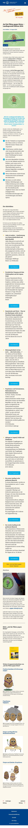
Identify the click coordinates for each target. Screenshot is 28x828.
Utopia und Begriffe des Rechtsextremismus (10, 732)
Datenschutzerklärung (14, 814)
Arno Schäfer (6, 29)
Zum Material (14, 267)
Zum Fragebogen (14, 473)
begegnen (6, 702)
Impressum (14, 811)
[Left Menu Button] (25, 3)
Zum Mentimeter (14, 519)
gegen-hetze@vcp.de (16, 608)
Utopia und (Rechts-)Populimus (12, 762)
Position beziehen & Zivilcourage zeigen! (13, 670)
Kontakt (14, 817)
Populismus (6, 701)
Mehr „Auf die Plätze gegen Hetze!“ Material (14, 565)
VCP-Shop (14, 820)
